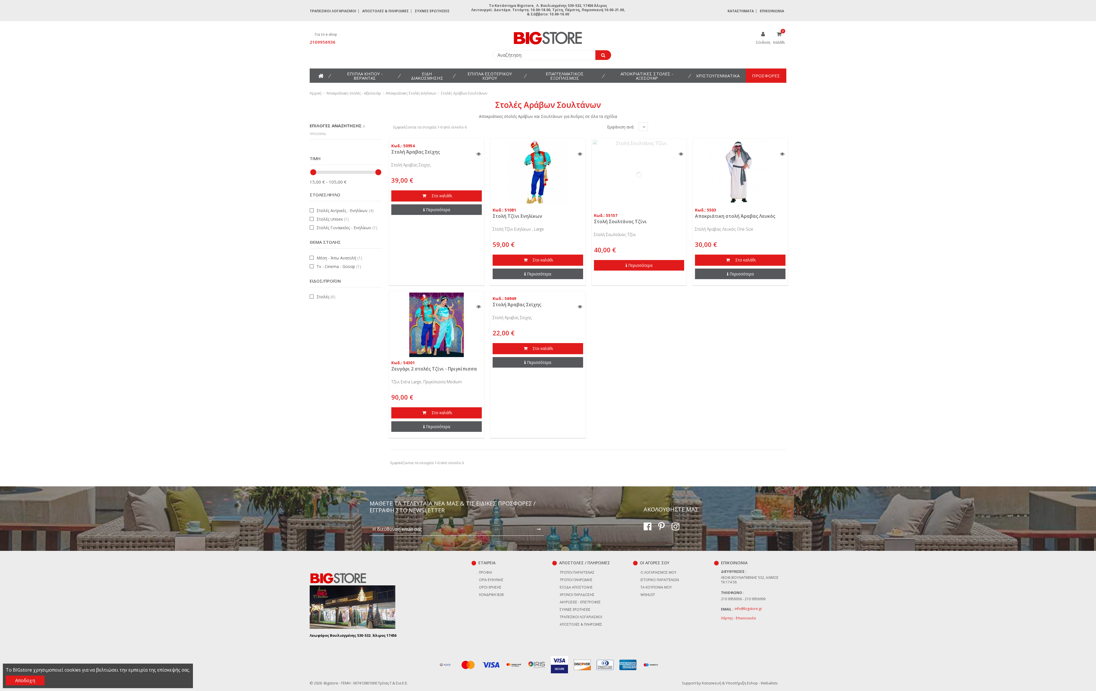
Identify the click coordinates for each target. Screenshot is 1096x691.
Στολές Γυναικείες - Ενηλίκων (347, 227)
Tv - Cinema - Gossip (339, 266)
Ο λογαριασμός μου (658, 572)
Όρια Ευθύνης (491, 579)
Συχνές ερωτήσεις (432, 11)
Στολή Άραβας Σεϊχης (415, 152)
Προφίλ (485, 572)
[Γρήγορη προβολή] (478, 154)
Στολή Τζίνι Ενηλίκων (517, 216)
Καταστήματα (741, 11)
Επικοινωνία (772, 11)
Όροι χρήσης (490, 587)
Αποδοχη (25, 680)
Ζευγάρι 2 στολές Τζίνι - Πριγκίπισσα (434, 369)
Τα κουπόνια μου (656, 587)
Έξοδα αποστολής (576, 587)
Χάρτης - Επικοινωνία (738, 618)
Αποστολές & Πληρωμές (385, 11)
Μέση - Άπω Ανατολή (339, 258)
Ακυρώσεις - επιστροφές (580, 602)
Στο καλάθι (441, 195)
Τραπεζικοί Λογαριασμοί (333, 11)
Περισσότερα (438, 209)
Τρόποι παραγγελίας (577, 572)
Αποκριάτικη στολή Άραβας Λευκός (735, 216)
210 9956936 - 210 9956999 (743, 599)
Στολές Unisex (333, 219)
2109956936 (322, 42)
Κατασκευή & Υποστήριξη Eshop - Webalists (740, 683)
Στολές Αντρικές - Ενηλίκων (345, 210)
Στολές (326, 296)
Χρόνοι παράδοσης (577, 594)
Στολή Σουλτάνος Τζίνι (620, 221)
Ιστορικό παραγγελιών (659, 579)
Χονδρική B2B (491, 594)
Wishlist (647, 594)
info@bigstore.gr (748, 608)
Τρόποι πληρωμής (576, 579)
